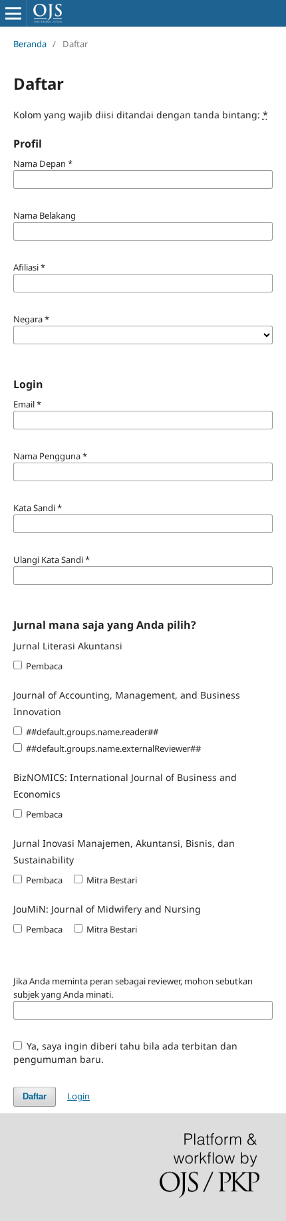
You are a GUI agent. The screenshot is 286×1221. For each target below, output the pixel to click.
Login (78, 1096)
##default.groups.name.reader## (91, 732)
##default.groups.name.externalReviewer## (112, 748)
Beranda (30, 44)
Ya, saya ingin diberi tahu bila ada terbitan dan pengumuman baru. (125, 1052)
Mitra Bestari (110, 880)
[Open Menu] (13, 13)
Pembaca (43, 666)
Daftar (35, 1096)
